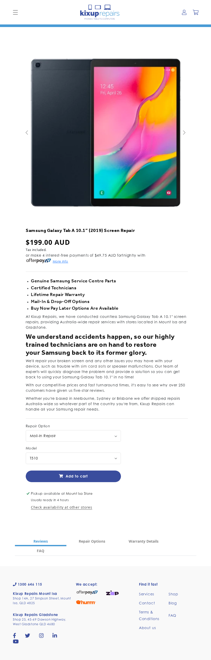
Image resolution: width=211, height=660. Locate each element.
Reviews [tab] (40, 541)
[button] (15, 12)
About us (147, 628)
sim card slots (93, 366)
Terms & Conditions (149, 615)
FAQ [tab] (40, 550)
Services (146, 594)
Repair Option (38, 426)
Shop (173, 594)
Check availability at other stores (61, 507)
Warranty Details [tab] (144, 541)
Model (31, 448)
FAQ (172, 615)
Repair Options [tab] (92, 541)
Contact (147, 603)
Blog (173, 603)
